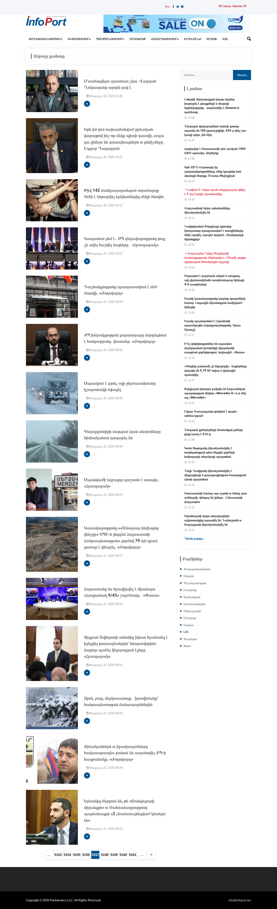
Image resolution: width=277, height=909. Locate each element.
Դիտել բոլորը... (194, 538)
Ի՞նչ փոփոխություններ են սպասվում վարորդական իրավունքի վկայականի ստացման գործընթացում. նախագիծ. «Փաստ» (214, 348)
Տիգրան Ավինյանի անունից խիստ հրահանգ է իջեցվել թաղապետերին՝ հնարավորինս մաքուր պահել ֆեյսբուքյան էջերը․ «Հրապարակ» (126, 647)
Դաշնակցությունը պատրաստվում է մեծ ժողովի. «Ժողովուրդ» (120, 290)
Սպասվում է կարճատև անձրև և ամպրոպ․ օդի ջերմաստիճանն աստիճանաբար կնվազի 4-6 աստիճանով (214, 280)
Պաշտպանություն (110, 39)
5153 (58, 855)
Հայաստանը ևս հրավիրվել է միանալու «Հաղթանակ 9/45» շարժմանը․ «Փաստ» (121, 592)
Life (186, 632)
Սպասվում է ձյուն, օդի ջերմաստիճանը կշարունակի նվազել (120, 386)
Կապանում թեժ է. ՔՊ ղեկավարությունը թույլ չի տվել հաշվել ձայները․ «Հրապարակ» (124, 242)
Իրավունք (192, 39)
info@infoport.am (240, 900)
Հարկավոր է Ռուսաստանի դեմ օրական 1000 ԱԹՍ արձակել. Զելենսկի (215, 151)
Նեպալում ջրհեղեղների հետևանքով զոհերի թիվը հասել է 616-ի (213, 432)
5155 (76, 855)
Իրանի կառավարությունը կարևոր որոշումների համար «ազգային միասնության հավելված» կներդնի (215, 302)
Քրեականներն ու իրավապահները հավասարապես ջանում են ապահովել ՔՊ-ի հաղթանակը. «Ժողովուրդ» (125, 752)
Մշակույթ (138, 39)
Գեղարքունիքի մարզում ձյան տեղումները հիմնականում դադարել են (122, 434)
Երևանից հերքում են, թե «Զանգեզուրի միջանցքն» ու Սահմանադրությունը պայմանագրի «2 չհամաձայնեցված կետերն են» (124, 810)
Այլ (225, 39)
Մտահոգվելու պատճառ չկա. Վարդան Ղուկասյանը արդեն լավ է (120, 84)
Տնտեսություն (79, 39)
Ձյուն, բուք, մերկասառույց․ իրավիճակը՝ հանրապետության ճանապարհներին (121, 701)
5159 (114, 855)
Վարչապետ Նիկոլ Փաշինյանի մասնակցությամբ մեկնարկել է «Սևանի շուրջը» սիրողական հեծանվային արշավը (215, 257)
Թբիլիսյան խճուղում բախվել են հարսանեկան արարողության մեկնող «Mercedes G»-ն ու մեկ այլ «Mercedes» (215, 393)
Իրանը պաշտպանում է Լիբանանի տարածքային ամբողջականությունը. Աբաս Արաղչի (212, 325)
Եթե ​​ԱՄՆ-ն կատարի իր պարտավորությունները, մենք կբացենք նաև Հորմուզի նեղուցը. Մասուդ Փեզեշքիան (212, 171)
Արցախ (211, 39)
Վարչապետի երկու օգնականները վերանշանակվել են (207, 210)
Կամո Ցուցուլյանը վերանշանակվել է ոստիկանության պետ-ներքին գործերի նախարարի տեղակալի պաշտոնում (209, 452)
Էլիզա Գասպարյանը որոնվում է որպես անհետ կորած (210, 413)
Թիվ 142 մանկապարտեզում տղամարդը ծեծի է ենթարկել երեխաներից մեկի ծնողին (124, 193)
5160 (123, 855)
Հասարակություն (165, 39)
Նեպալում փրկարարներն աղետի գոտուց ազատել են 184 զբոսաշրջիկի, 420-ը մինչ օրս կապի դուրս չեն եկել (215, 130)
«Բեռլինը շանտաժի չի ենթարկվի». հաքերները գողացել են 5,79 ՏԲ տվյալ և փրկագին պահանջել (215, 370)
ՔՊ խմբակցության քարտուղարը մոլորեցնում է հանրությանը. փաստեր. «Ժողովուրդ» (125, 338)
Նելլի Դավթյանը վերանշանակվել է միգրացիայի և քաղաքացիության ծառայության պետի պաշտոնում (215, 475)
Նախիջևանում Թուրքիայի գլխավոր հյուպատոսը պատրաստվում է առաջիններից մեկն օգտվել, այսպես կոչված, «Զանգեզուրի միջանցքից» (214, 232)
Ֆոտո (187, 646)
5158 (104, 855)
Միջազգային (192, 611)
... (48, 855)
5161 (132, 855)
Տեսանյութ (190, 639)
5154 (67, 855)
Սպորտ (188, 625)
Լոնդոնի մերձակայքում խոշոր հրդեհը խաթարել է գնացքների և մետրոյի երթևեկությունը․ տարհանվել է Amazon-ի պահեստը (211, 105)
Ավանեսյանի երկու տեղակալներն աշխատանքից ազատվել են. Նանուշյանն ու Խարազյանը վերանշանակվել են (213, 520)
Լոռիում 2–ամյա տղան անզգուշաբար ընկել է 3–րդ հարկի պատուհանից (214, 191)
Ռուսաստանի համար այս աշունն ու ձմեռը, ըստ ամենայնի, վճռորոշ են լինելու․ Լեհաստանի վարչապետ (215, 497)
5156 (86, 855)
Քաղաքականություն (45, 39)
